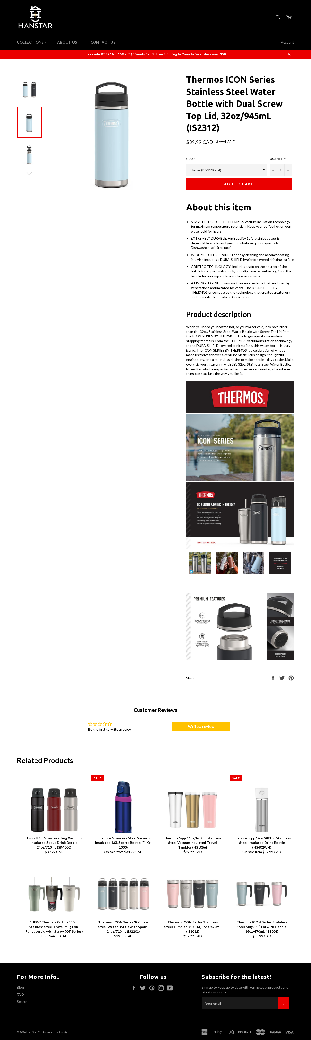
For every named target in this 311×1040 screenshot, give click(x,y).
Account (287, 42)
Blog (20, 987)
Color (191, 159)
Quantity (278, 159)
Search (22, 1001)
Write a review (201, 726)
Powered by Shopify (55, 1032)
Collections (30, 42)
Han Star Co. (34, 1032)
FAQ (20, 994)
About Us (67, 42)
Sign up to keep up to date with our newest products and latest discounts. (245, 989)
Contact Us (103, 42)
